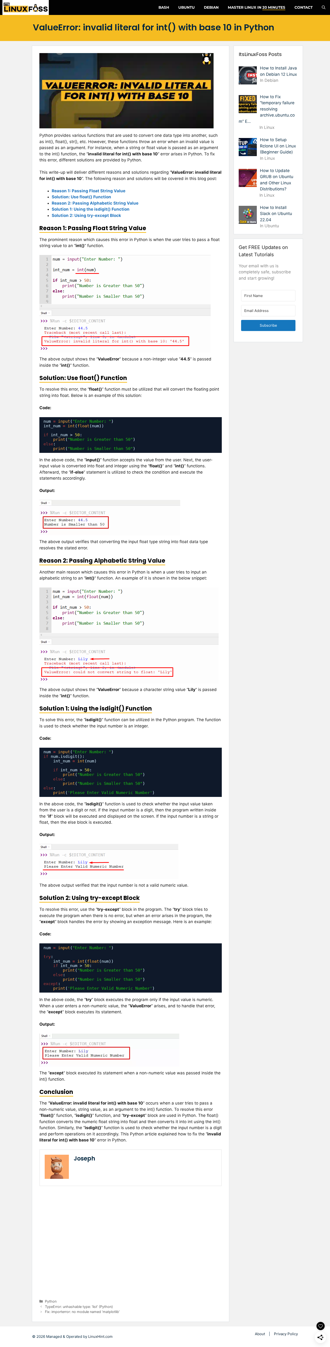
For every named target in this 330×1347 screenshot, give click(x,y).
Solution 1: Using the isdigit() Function (90, 209)
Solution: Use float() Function (81, 196)
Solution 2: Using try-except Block (86, 215)
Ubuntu (186, 7)
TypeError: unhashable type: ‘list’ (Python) (79, 1307)
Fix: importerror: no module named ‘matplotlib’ (82, 1312)
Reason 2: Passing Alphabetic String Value (95, 203)
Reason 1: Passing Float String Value (88, 190)
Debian (211, 7)
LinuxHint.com (100, 1336)
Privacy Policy (286, 1334)
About (260, 1334)
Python (51, 1301)
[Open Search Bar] (323, 7)
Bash (163, 7)
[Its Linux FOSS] (26, 7)
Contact (303, 7)
